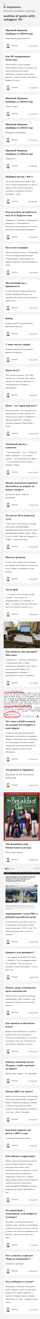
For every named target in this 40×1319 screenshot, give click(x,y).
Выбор (9, 318)
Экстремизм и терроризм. (19, 769)
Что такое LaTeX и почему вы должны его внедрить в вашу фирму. (20, 725)
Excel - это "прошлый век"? (21, 405)
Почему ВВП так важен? (19, 1091)
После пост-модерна (16, 247)
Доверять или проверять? (19, 952)
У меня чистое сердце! (17, 344)
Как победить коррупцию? (20, 1156)
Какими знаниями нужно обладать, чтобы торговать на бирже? (20, 1065)
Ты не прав (11, 589)
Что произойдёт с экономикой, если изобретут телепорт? (21, 1214)
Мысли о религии (15, 557)
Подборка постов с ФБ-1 (19, 176)
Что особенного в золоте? (19, 1281)
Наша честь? (12, 370)
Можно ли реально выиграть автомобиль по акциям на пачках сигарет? (21, 486)
